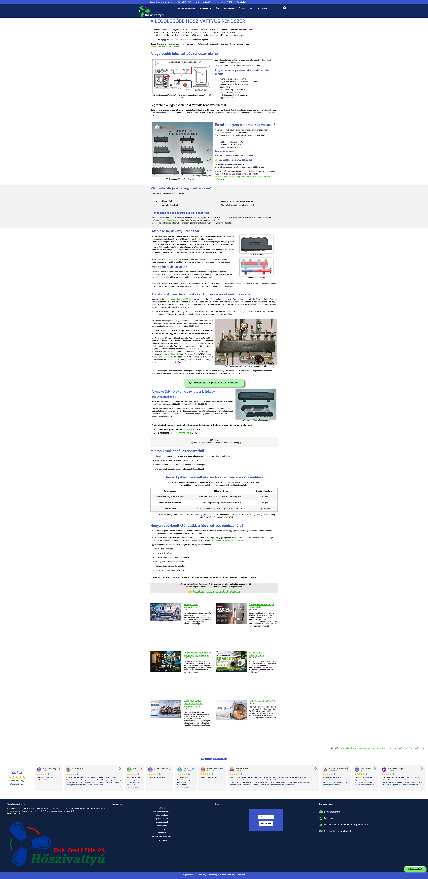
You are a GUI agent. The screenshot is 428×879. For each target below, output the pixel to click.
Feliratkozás (266, 823)
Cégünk (162, 829)
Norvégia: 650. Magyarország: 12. (193, 605)
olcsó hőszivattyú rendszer (414, 748)
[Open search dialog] (284, 8)
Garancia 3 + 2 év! (13, 814)
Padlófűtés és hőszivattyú (262, 701)
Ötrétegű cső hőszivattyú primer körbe (261, 605)
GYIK (252, 8)
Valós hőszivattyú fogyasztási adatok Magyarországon (193, 704)
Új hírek (242, 8)
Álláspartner (162, 826)
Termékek (204, 8)
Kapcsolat (262, 8)
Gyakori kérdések (162, 819)
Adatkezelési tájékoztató (161, 836)
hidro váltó (386, 748)
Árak (218, 8)
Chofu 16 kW (175, 354)
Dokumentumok (162, 822)
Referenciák (229, 8)
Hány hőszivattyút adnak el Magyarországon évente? (197, 654)
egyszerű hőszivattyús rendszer (352, 748)
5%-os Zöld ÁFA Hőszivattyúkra (256, 654)
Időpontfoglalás (162, 815)
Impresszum (162, 840)
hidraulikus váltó (374, 748)
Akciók (162, 808)
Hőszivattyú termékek (161, 811)
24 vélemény (13, 780)
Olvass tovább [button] (132, 788)
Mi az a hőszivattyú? (186, 8)
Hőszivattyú (397, 748)
